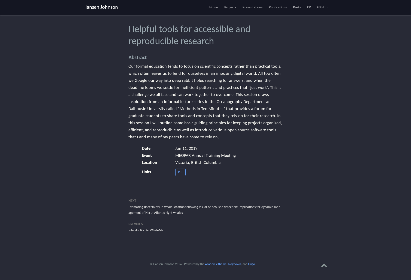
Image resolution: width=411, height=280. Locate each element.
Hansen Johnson (100, 7)
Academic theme (215, 264)
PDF (180, 172)
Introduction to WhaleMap (146, 230)
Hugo (251, 264)
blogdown (234, 264)
